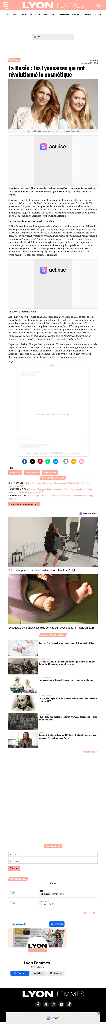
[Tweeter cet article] (32, 461)
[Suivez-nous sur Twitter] (45, 1006)
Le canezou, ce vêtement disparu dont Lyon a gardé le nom (66, 680)
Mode (15, 14)
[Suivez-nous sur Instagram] (53, 1006)
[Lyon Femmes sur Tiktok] (68, 1006)
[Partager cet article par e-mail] (73, 461)
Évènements (87, 14)
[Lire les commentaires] (81, 461)
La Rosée (15, 472)
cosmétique (33, 472)
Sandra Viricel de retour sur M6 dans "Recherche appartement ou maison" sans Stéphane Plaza (68, 736)
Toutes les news (89, 751)
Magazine (76, 14)
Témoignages (34, 14)
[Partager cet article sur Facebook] (24, 461)
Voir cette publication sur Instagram (53, 414)
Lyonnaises (50, 472)
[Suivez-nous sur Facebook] (37, 949)
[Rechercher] (98, 5)
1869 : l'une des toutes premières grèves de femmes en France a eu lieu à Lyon (68, 718)
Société (41, 640)
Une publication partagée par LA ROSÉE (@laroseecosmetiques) (53, 453)
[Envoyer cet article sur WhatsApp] (47, 461)
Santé (45, 14)
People (53, 14)
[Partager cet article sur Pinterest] (40, 461)
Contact (98, 14)
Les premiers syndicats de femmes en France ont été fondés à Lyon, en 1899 (68, 700)
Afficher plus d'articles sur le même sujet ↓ (24, 504)
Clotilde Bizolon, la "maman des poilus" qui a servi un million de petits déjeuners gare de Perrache (67, 663)
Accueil (7, 14)
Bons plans (64, 14)
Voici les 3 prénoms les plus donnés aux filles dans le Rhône (66, 643)
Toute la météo (89, 912)
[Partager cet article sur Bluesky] (55, 461)
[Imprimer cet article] (66, 461)
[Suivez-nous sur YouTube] (60, 1006)
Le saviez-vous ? (45, 659)
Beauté (23, 14)
